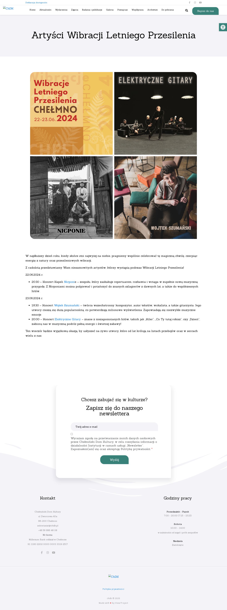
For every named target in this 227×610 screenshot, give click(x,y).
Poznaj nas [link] (122, 10)
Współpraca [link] (137, 10)
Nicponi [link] (69, 282)
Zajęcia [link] (74, 10)
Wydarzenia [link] (61, 10)
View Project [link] (121, 603)
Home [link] (32, 10)
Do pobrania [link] (168, 10)
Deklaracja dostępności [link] (36, 2)
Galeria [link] (110, 10)
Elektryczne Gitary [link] (68, 319)
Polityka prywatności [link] (113, 589)
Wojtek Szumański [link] (66, 305)
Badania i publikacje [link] (92, 10)
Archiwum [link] (152, 10)
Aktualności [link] (45, 10)
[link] (223, 27)
